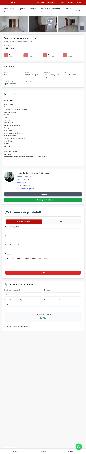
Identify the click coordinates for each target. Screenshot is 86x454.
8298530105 (21, 182)
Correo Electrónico (12, 245)
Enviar (43, 273)
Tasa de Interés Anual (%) (13, 300)
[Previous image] (4, 24)
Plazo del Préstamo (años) (53, 300)
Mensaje (8, 254)
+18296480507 (11, 2)
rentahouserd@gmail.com (27, 188)
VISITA (62, 222)
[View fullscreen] (82, 28)
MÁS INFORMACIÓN (24, 222)
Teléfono (8, 236)
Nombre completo (12, 227)
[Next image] (82, 24)
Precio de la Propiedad (12, 290)
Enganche (47, 290)
